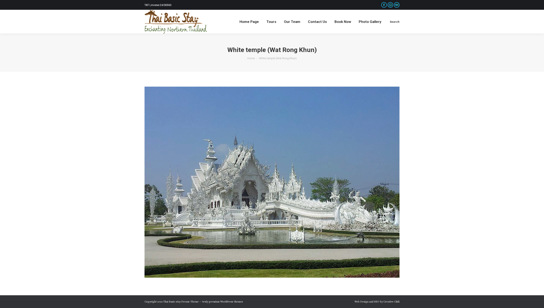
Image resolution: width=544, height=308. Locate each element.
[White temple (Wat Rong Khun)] (272, 182)
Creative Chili (391, 301)
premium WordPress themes (226, 301)
